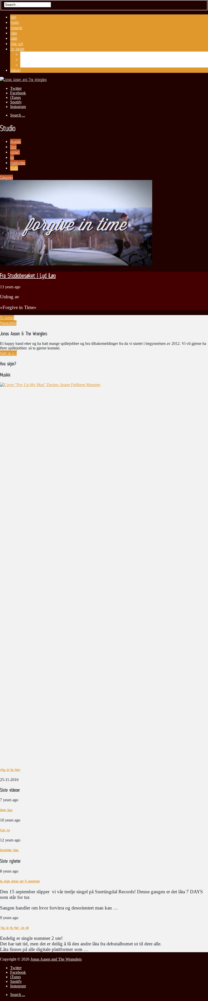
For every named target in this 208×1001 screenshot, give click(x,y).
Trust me (5, 830)
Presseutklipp (28, 59)
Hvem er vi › (8, 353)
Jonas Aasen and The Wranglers (56, 959)
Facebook (18, 93)
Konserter (16, 27)
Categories (6, 177)
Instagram (18, 106)
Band (13, 146)
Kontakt (25, 54)
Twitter (16, 88)
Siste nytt (16, 43)
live (12, 157)
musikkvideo (17, 162)
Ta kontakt (7, 317)
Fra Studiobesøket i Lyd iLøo (28, 276)
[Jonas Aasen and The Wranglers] (23, 79)
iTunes (15, 97)
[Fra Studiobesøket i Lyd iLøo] (76, 264)
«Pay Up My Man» (10, 770)
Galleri (13, 38)
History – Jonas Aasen (35, 65)
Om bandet (17, 49)
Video (13, 33)
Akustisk (15, 141)
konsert (15, 152)
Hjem (13, 17)
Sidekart (15, 70)
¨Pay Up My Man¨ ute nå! (14, 928)
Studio (14, 168)
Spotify (16, 102)
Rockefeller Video (9, 850)
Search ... (17, 115)
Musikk (14, 22)
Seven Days (6, 810)
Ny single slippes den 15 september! (20, 881)
